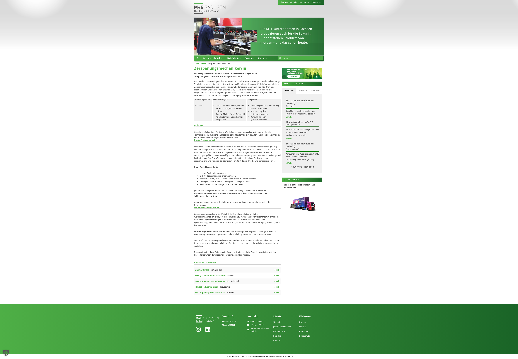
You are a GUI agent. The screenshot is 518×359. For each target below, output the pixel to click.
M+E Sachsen (201, 63)
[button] (6, 353)
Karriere (262, 58)
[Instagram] (198, 329)
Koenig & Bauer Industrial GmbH (210, 275)
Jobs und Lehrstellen (213, 58)
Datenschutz (317, 2)
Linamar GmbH (202, 270)
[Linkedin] (207, 329)
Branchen (249, 58)
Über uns (284, 2)
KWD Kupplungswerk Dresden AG (210, 292)
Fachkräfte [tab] (302, 91)
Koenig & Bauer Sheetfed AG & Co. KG (212, 281)
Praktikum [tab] (315, 91)
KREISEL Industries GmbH (207, 287)
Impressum (304, 2)
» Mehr (277, 270)
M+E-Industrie (234, 58)
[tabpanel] (302, 133)
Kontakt (293, 2)
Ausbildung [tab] (289, 91)
